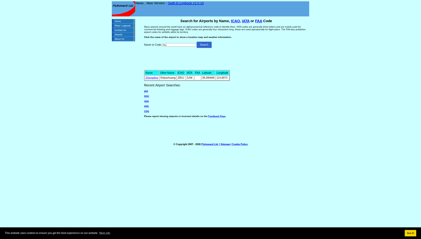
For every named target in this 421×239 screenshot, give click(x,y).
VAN (146, 101)
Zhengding (152, 77)
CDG (146, 111)
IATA (245, 21)
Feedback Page (216, 116)
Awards (118, 34)
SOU (146, 96)
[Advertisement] (226, 58)
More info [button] (104, 233)
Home (118, 21)
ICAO (235, 21)
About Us (119, 39)
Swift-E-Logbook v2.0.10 (186, 3)
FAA (258, 21)
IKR (146, 91)
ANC (146, 106)
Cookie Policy (240, 144)
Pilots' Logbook (122, 25)
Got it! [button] (410, 233)
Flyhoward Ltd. (210, 144)
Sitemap (225, 144)
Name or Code (152, 44)
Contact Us (120, 30)
